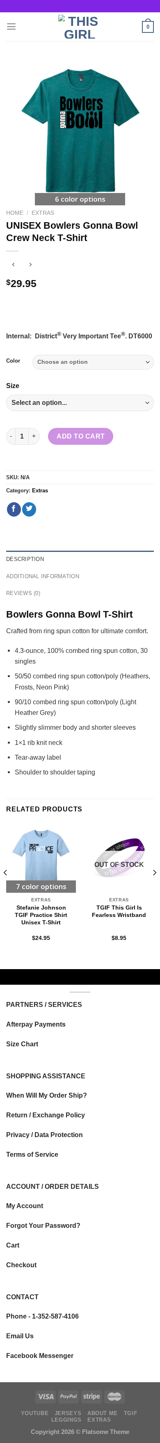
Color (13, 361)
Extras (43, 212)
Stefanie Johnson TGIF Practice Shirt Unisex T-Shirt (41, 915)
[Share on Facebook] (14, 509)
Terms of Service (32, 1154)
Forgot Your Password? (43, 1225)
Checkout (21, 1264)
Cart (12, 1245)
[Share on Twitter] (29, 509)
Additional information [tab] (42, 576)
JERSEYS (68, 1413)
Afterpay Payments (36, 1024)
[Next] (154, 889)
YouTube (34, 1413)
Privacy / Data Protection (44, 1134)
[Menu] (11, 26)
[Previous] (6, 889)
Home (14, 212)
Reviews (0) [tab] (23, 593)
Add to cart (81, 436)
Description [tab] (25, 559)
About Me (102, 1413)
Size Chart (22, 1044)
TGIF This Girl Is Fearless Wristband (119, 911)
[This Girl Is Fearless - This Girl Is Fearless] (80, 26)
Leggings (66, 1420)
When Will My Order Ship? (46, 1095)
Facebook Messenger (39, 1355)
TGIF (130, 1413)
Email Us (20, 1336)
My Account (24, 1205)
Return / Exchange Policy (45, 1115)
